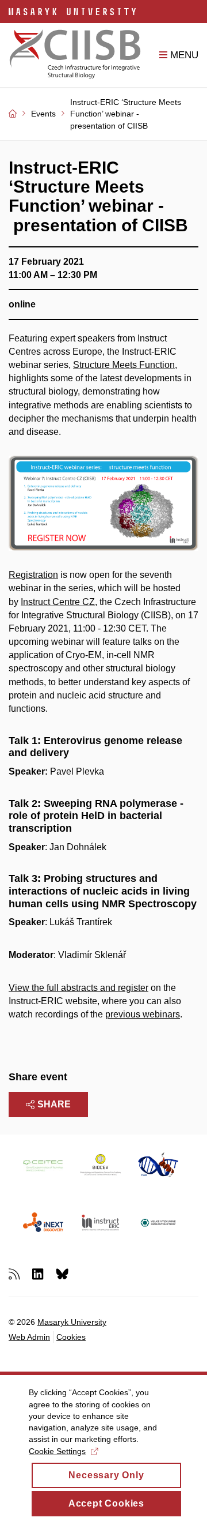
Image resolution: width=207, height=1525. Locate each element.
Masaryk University (71, 1322)
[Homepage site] (75, 55)
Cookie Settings (57, 1451)
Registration (33, 575)
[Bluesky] (62, 1273)
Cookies (71, 1337)
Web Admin (29, 1337)
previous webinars (142, 1014)
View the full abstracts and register (78, 988)
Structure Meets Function (124, 365)
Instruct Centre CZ (58, 602)
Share (54, 1104)
